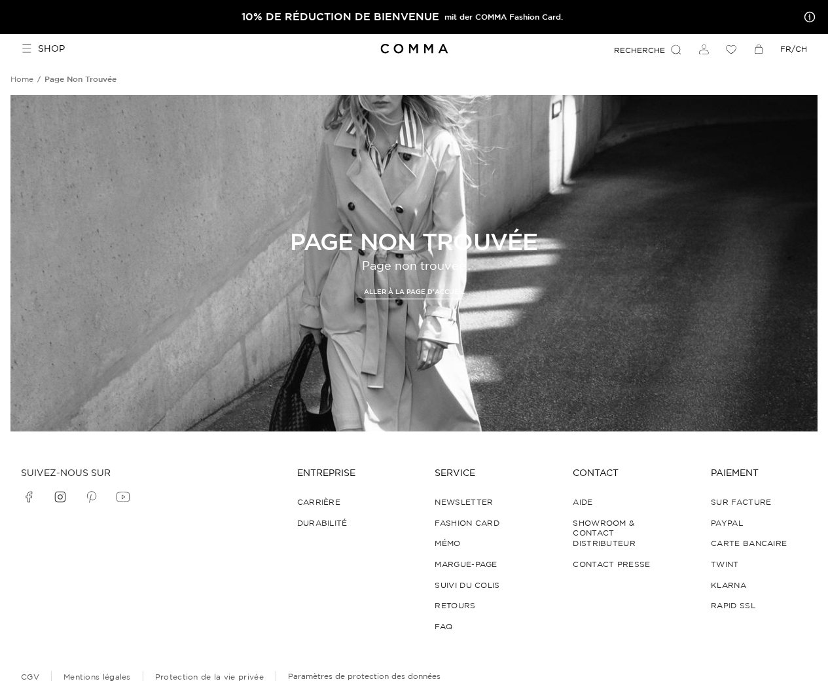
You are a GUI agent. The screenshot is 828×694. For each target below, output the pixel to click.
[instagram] (60, 497)
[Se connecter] (704, 49)
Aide (582, 502)
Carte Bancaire (749, 543)
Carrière (318, 502)
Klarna (728, 585)
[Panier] (759, 49)
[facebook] (29, 497)
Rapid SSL (733, 605)
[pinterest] (91, 497)
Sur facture (741, 502)
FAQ (443, 626)
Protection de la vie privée (209, 676)
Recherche (639, 50)
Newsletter (464, 502)
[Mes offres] (807, 17)
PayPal (727, 523)
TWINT (725, 564)
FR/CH (793, 49)
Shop (51, 48)
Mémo (447, 543)
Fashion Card (467, 523)
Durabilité (322, 523)
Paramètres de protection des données (364, 676)
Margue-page (466, 564)
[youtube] (123, 497)
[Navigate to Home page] (414, 49)
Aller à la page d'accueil (414, 291)
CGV (30, 676)
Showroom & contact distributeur (604, 533)
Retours (455, 605)
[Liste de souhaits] (731, 49)
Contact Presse (611, 564)
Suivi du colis (467, 585)
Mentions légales (97, 676)
